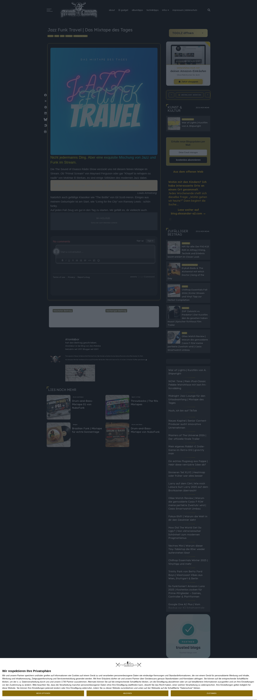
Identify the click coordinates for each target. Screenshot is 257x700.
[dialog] (128, 679)
